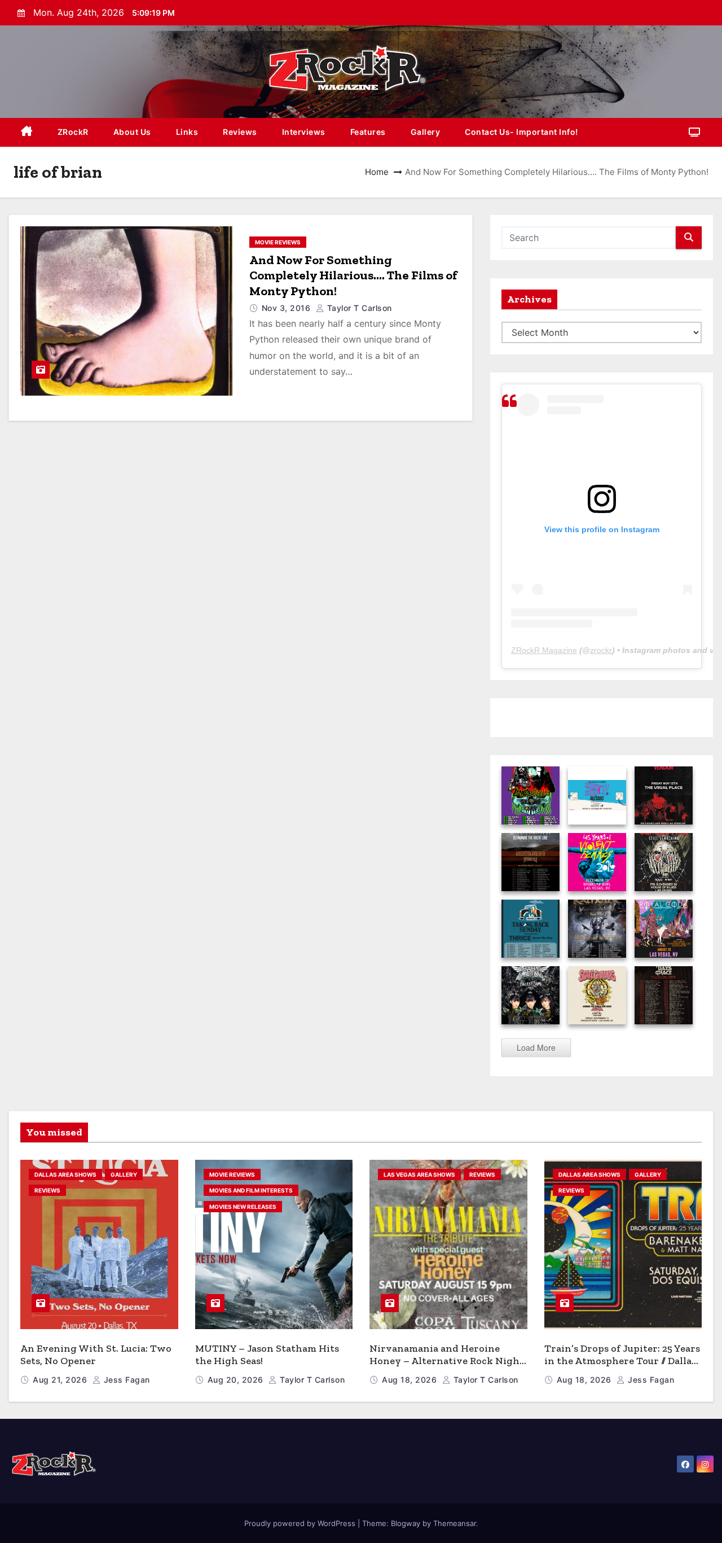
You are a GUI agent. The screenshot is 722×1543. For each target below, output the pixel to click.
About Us (132, 132)
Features (368, 132)
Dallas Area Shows (65, 1174)
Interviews (303, 132)
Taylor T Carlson (358, 308)
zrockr (601, 650)
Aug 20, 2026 (237, 1379)
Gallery (426, 132)
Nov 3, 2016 (287, 308)
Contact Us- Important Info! (521, 132)
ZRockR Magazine (544, 650)
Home (377, 171)
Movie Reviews (278, 242)
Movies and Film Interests (251, 1190)
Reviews (240, 132)
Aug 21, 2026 (61, 1379)
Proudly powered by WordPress (301, 1523)
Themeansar (454, 1523)
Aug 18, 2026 (410, 1379)
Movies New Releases (242, 1206)
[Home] (26, 132)
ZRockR (73, 132)
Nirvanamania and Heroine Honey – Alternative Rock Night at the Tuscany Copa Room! (446, 1361)
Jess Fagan (125, 1379)
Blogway (405, 1523)
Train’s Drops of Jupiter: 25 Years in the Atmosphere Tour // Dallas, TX (622, 1361)
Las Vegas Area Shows (419, 1174)
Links (187, 132)
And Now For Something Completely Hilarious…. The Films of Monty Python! (353, 275)
